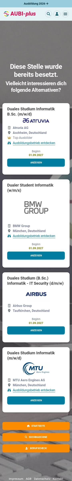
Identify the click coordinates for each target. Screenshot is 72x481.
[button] (65, 14)
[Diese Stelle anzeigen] (36, 120)
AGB (29, 478)
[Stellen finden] (48, 14)
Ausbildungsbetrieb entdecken (34, 143)
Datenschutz (42, 478)
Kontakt (58, 478)
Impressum (16, 478)
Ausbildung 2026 (35, 3)
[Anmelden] (57, 14)
